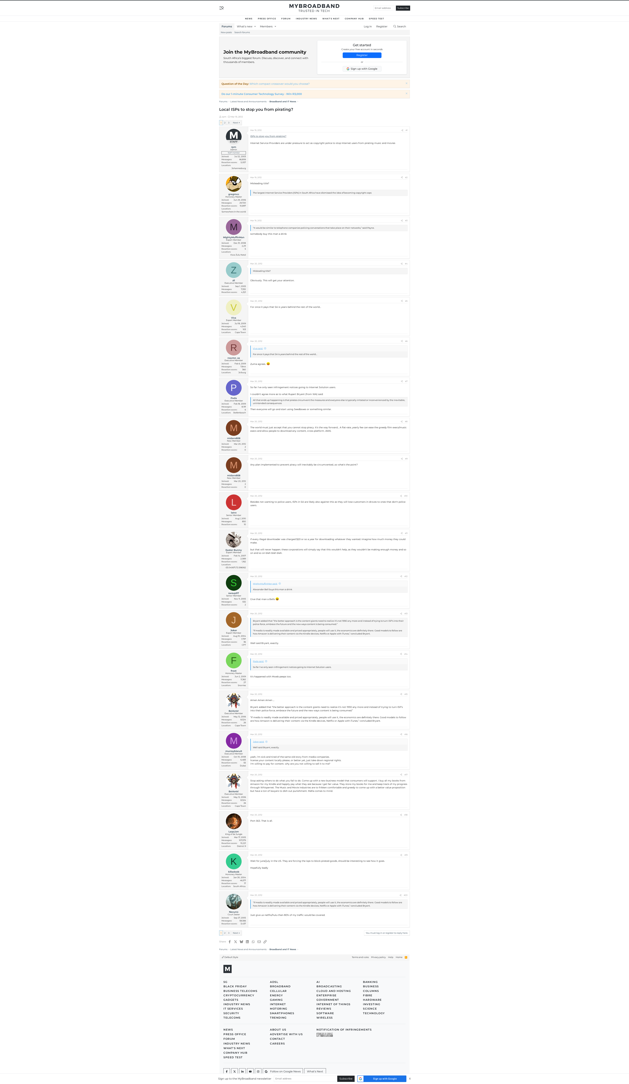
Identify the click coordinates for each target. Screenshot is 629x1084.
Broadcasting (329, 986)
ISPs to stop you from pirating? (268, 136)
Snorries (242, 685)
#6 (406, 341)
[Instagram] (258, 1071)
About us (278, 1029)
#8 (406, 421)
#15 (406, 694)
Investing (371, 1004)
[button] (255, 26)
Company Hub (354, 18)
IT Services (233, 1008)
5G (225, 982)
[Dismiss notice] (406, 83)
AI (318, 982)
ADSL (274, 982)
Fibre (367, 995)
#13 (406, 613)
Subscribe (403, 8)
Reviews (323, 1008)
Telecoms (232, 1017)
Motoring (278, 1008)
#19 (406, 855)
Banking (370, 982)
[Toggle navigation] (221, 7)
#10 (406, 496)
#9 (406, 458)
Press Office (267, 18)
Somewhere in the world (234, 211)
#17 (406, 774)
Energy (276, 995)
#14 (406, 654)
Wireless (324, 1017)
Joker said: (258, 741)
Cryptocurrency (238, 995)
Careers (277, 1043)
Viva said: (258, 348)
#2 (406, 177)
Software (325, 1013)
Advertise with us (286, 1034)
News (249, 18)
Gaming (276, 999)
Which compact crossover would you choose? (279, 83)
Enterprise (326, 995)
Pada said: (258, 661)
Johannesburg (239, 168)
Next (235, 122)
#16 (406, 734)
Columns (371, 991)
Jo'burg (242, 372)
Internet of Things (333, 1004)
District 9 (241, 846)
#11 (406, 533)
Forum (286, 18)
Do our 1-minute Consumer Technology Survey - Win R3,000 (261, 94)
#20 (406, 895)
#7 (406, 381)
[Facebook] (226, 1071)
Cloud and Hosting (333, 991)
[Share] (402, 130)
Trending (278, 1017)
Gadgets (230, 999)
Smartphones (282, 1013)
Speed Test (376, 18)
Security (231, 1013)
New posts (226, 32)
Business (371, 986)
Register (362, 55)
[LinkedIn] (242, 1071)
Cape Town (240, 332)
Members (266, 26)
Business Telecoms (240, 991)
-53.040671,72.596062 (235, 567)
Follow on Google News (285, 1071)
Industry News (306, 18)
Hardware (372, 999)
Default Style (231, 957)
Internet (278, 1004)
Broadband (280, 986)
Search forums (242, 32)
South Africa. (239, 886)
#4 (406, 263)
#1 (407, 130)
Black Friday (235, 986)
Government (327, 999)
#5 (406, 301)
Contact (277, 1038)
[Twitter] (234, 1071)
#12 (406, 576)
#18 (406, 815)
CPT (244, 645)
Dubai (243, 765)
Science (370, 1008)
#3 (406, 220)
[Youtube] (250, 1071)
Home (399, 957)
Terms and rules (360, 957)
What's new (244, 26)
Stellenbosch (239, 412)
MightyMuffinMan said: (265, 583)
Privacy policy (378, 957)
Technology (374, 1013)
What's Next (331, 18)
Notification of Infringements (344, 1029)
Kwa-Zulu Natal (238, 255)
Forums (227, 26)
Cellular (278, 991)
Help (390, 957)
